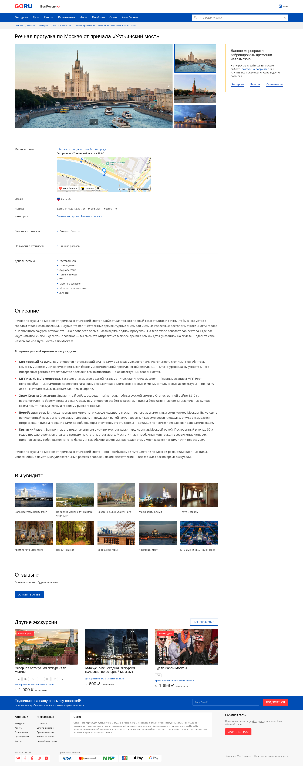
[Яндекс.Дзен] (46, 758)
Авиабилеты (130, 17)
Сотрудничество (45, 727)
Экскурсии (21, 17)
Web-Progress (244, 755)
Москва (31, 25)
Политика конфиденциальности (271, 755)
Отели (113, 17)
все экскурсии (204, 622)
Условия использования (138, 189)
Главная (19, 25)
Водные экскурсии (68, 216)
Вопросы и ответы (46, 736)
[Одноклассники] (32, 758)
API (98, 188)
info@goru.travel (257, 720)
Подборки (98, 17)
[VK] (18, 758)
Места (83, 17)
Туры (36, 17)
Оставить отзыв (29, 594)
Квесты (48, 17)
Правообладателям (47, 740)
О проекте (42, 723)
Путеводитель (22, 736)
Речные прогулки (62, 25)
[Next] (169, 86)
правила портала (75, 705)
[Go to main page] (23, 6)
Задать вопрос (238, 731)
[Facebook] (25, 758)
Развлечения (66, 17)
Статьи (18, 740)
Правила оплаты (45, 732)
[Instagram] (39, 758)
